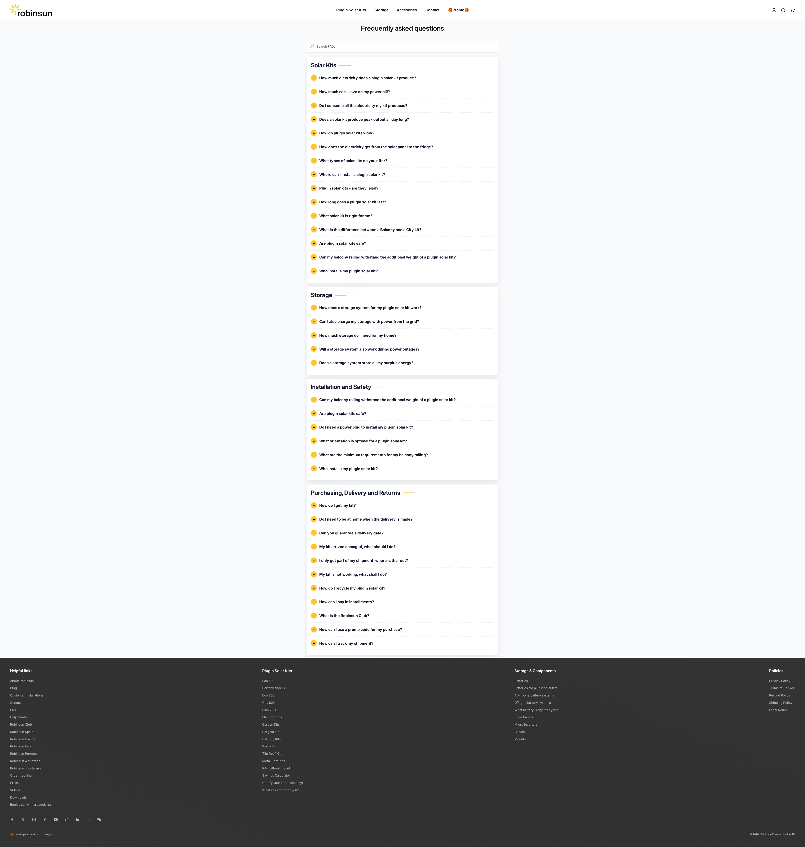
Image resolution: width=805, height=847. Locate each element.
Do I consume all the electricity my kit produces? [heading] (363, 105)
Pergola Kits (271, 732)
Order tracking (21, 775)
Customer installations (26, 695)
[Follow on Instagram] (34, 819)
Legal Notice (778, 710)
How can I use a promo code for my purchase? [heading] (360, 629)
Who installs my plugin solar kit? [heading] (348, 271)
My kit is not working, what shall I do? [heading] (353, 574)
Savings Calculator (276, 775)
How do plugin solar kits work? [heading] (346, 133)
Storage (381, 10)
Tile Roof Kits (272, 754)
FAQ (13, 710)
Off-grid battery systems (532, 703)
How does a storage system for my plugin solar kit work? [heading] (370, 307)
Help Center (19, 717)
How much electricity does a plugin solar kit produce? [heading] (367, 78)
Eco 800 (268, 695)
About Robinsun (22, 681)
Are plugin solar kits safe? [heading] (342, 243)
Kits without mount (276, 768)
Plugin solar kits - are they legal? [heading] (348, 188)
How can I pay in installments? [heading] (346, 602)
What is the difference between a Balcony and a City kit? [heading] (370, 229)
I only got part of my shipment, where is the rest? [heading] (363, 560)
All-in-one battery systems (534, 695)
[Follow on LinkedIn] (77, 819)
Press (14, 783)
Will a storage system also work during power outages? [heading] (369, 349)
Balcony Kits (271, 739)
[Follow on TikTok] (67, 819)
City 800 (268, 703)
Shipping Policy (780, 703)
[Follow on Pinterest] (45, 819)
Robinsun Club (21, 724)
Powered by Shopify (783, 834)
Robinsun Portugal (24, 754)
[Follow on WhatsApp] (88, 819)
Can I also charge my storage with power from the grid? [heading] (369, 321)
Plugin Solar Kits (351, 10)
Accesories (407, 10)
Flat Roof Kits (272, 717)
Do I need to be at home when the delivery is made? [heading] (366, 519)
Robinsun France (22, 739)
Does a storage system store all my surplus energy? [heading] (366, 363)
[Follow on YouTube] (56, 819)
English (49, 834)
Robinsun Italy (20, 746)
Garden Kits (271, 724)
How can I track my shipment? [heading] (346, 643)
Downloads (18, 797)
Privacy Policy (779, 681)
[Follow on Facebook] (12, 819)
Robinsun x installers (25, 768)
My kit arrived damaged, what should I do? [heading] (357, 546)
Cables (519, 732)
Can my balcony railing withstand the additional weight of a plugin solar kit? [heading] (387, 257)
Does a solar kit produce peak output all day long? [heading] (364, 119)
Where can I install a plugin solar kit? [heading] (352, 174)
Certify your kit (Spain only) (282, 783)
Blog (13, 688)
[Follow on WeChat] (99, 819)
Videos (15, 790)
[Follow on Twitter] (23, 819)
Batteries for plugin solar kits (535, 688)
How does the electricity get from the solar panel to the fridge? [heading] (376, 147)
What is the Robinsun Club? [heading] (344, 615)
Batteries (521, 681)
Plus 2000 (269, 710)
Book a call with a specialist (30, 805)
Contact (432, 10)
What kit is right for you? (280, 790)
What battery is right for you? (536, 710)
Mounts (520, 739)
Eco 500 (268, 681)
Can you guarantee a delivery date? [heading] (351, 533)
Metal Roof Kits (273, 761)
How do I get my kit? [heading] (337, 505)
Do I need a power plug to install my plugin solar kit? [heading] (366, 427)
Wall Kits (268, 746)
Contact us (18, 703)
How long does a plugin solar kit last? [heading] (352, 202)
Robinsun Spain (21, 732)
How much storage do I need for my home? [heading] (357, 335)
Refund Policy (779, 695)
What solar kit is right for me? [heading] (345, 216)
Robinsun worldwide (25, 761)
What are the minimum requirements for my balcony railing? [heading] (373, 455)
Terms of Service (782, 688)
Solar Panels (523, 717)
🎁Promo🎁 (458, 10)
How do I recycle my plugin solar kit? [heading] (352, 588)
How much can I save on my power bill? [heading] (354, 92)
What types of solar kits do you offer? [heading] (353, 160)
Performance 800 (275, 688)
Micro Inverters (526, 724)
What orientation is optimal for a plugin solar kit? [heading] (363, 441)
